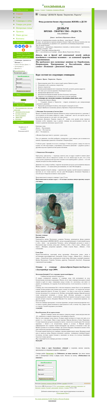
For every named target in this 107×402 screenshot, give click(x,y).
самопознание (54, 388)
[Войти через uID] (16, 46)
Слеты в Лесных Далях (21, 64)
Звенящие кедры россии (22, 112)
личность (61, 388)
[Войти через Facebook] (23, 46)
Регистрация (60, 393)
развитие (43, 388)
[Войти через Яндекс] (26, 46)
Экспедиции (18, 66)
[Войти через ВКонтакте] (19, 46)
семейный (67, 386)
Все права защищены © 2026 (43, 399)
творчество (80, 386)
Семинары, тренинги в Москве (55, 10)
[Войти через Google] (30, 46)
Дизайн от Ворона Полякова (61, 399)
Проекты (17, 68)
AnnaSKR (64, 383)
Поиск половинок (20, 115)
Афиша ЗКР (18, 117)
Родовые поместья (20, 114)
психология (74, 386)
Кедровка (18, 119)
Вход (66, 393)
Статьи (43, 10)
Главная (37, 10)
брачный (48, 388)
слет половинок (61, 386)
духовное (66, 388)
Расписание (50, 353)
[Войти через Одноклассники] (23, 50)
